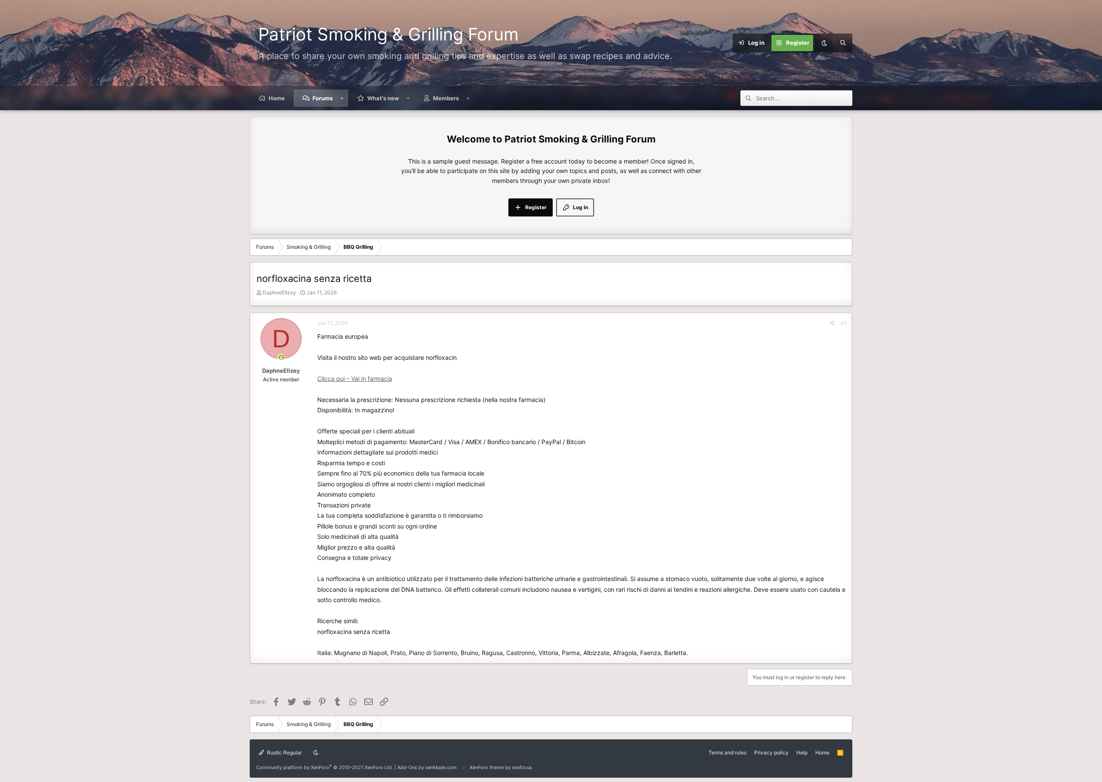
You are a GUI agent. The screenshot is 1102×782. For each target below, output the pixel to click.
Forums (323, 98)
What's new (383, 98)
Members (446, 98)
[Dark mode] (823, 43)
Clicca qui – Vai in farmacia (354, 378)
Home (277, 98)
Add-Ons (407, 767)
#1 (844, 323)
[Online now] (281, 357)
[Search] (842, 43)
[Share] (832, 323)
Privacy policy (771, 752)
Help (802, 752)
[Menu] (707, 43)
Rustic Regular (284, 752)
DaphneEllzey (279, 292)
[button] (342, 98)
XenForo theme (487, 767)
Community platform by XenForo (324, 767)
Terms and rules (727, 752)
